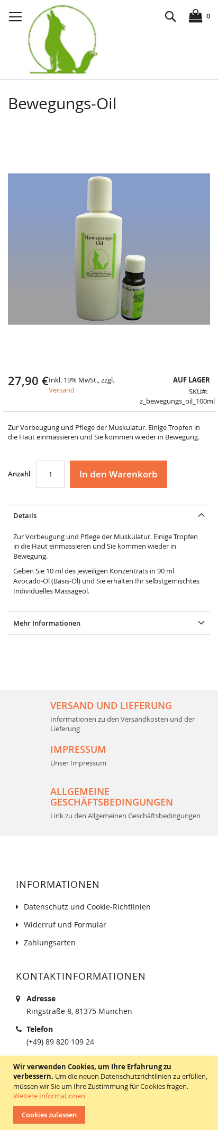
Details (25, 515)
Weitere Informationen (49, 1095)
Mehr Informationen (46, 623)
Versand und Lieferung (111, 705)
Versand (62, 390)
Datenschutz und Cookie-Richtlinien (87, 907)
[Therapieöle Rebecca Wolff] (62, 39)
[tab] (109, 515)
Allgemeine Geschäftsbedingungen (111, 796)
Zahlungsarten (50, 942)
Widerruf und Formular (65, 925)
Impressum (78, 749)
